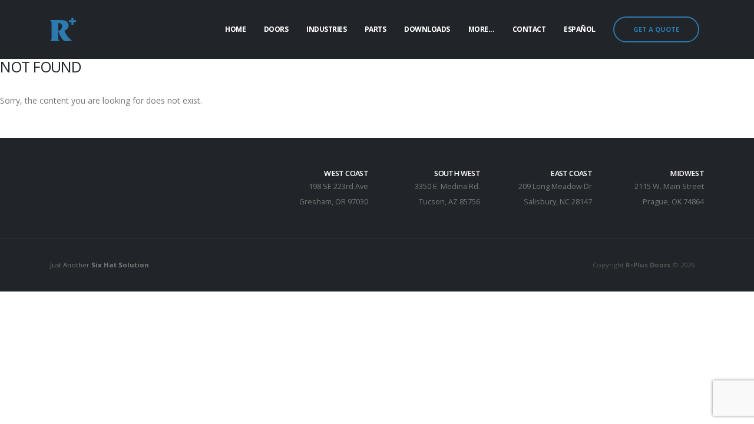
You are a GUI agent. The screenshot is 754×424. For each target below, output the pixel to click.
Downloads (427, 29)
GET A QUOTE (656, 29)
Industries (326, 29)
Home (235, 29)
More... (481, 29)
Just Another (99, 264)
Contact (529, 29)
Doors (276, 29)
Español (580, 29)
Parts (375, 29)
